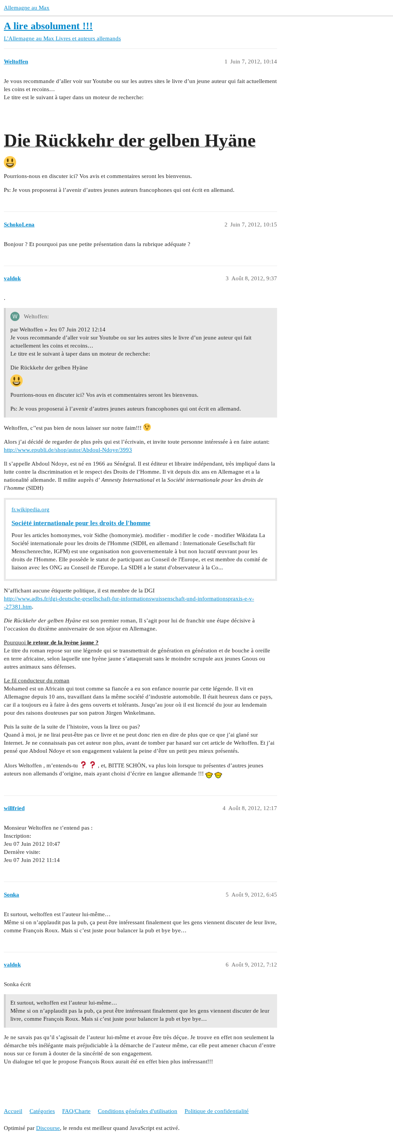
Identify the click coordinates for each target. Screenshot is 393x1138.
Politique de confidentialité (217, 1111)
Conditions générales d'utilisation (137, 1111)
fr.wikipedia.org (31, 509)
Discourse (48, 1128)
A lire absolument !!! (48, 26)
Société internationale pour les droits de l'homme (81, 523)
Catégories (42, 1111)
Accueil (13, 1111)
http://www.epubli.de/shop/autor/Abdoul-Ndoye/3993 (68, 450)
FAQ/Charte (76, 1111)
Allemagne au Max (27, 8)
